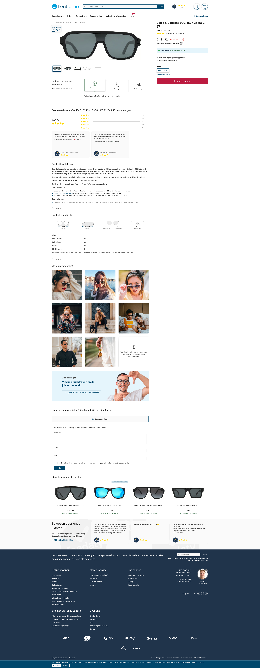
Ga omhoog (72, 658)
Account (92, 585)
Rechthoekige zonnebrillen (63, 193)
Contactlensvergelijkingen (61, 626)
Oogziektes (56, 622)
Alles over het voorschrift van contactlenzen (67, 616)
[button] (56, 69)
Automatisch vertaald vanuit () (67, 139)
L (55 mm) (164, 70)
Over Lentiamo (95, 616)
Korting (130, 582)
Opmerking (58, 432)
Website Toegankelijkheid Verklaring (64, 591)
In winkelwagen (182, 81)
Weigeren (65, 665)
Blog (91, 622)
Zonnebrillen (60, 23)
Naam (56, 447)
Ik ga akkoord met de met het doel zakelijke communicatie (189, 559)
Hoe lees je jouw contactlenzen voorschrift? (67, 619)
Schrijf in (204, 555)
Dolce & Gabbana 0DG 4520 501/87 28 (70, 506)
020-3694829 (186, 579)
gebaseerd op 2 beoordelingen (175, 33)
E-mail (56, 455)
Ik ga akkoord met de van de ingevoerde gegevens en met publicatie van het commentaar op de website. (93, 463)
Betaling (54, 582)
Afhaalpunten (56, 595)
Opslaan (59, 468)
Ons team (93, 619)
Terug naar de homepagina (59, 658)
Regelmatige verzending (136, 575)
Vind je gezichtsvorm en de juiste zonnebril (81, 392)
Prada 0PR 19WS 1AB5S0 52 (187, 506)
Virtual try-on (58, 29)
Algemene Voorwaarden (60, 588)
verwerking (74, 463)
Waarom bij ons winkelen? (99, 626)
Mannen (68, 23)
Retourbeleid (94, 578)
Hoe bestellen (56, 575)
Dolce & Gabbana (79, 23)
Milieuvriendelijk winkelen (60, 598)
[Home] (52, 22)
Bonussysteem (133, 578)
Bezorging (55, 578)
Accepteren (56, 665)
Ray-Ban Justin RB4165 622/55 (109, 506)
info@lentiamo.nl (185, 582)
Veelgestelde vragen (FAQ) (99, 575)
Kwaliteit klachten (96, 582)
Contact (92, 629)
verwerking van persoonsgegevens (194, 558)
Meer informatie (198, 662)
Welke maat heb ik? (164, 74)
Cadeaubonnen (57, 585)
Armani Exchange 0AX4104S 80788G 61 (148, 506)
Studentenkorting (134, 585)
